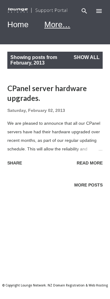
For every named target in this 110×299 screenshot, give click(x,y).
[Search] (84, 11)
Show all (87, 57)
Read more (90, 163)
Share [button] (14, 163)
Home (17, 24)
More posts (88, 185)
